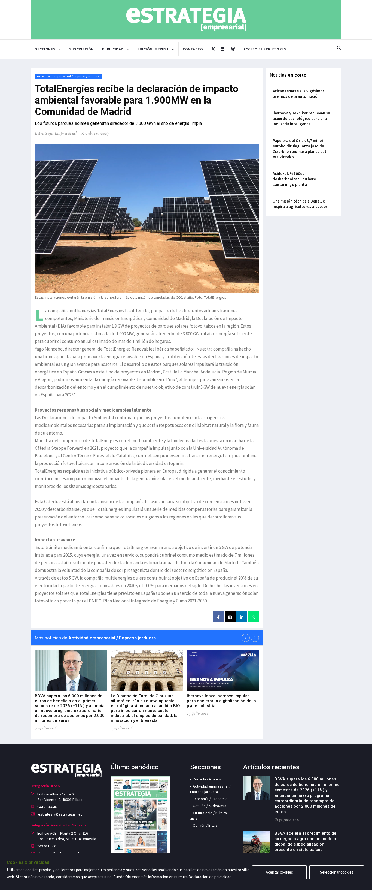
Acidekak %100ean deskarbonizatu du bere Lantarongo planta (294, 179)
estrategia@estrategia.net (59, 814)
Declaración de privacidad (209, 876)
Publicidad (113, 49)
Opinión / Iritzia (205, 825)
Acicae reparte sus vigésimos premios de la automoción (299, 93)
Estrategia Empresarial (56, 133)
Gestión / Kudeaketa (209, 805)
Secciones (45, 49)
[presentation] (246, 638)
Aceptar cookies (279, 872)
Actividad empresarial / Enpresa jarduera (68, 76)
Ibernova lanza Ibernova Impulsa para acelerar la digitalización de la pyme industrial (221, 700)
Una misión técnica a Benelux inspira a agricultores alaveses (300, 203)
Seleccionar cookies (336, 872)
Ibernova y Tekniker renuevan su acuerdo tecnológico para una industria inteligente (301, 118)
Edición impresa (153, 49)
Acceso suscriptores (264, 49)
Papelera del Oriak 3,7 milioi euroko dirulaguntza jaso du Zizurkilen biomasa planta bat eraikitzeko (300, 148)
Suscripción (81, 49)
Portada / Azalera (207, 779)
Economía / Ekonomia (210, 798)
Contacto (193, 49)
